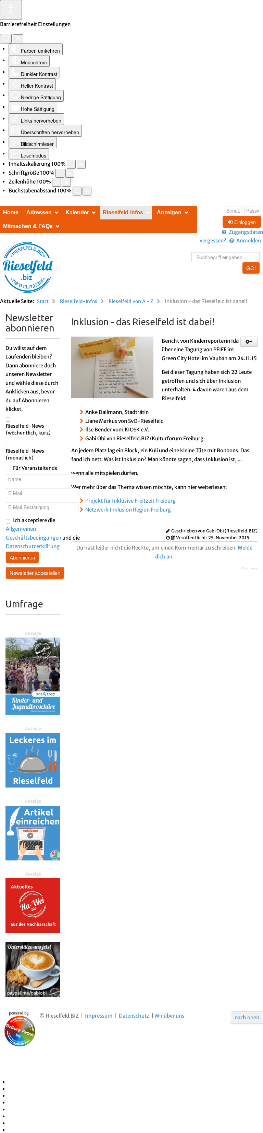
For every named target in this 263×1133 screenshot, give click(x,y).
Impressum (99, 1015)
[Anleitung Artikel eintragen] (32, 832)
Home (10, 212)
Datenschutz (134, 1015)
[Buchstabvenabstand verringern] (77, 191)
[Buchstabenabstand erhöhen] (87, 191)
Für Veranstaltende (35, 468)
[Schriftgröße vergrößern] (69, 173)
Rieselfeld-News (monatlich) (25, 454)
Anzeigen (169, 212)
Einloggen (245, 221)
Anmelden (248, 240)
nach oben (247, 1017)
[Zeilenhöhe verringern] (56, 182)
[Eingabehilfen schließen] (18, 38)
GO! (251, 268)
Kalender (77, 212)
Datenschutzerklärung (33, 546)
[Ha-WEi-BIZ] (32, 905)
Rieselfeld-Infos (123, 212)
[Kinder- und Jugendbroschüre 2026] (32, 675)
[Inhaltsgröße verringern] (71, 164)
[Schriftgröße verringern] (59, 173)
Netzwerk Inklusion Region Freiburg (128, 509)
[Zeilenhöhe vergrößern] (66, 182)
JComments (249, 568)
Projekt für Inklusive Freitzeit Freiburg (130, 501)
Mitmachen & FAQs (28, 226)
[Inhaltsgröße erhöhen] (81, 164)
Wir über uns (169, 1015)
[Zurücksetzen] (6, 38)
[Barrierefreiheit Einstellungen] (11, 10)
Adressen (39, 212)
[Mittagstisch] (32, 759)
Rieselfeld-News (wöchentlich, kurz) (28, 429)
